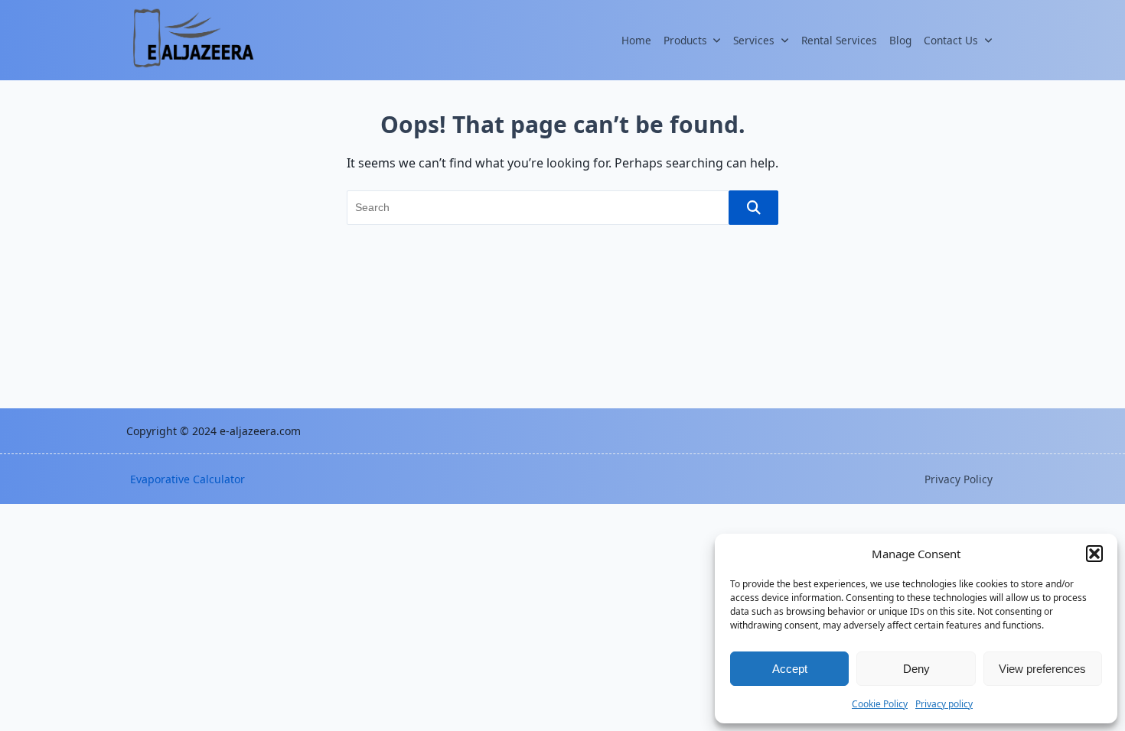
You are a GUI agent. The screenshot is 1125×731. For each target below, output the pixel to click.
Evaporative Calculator (187, 479)
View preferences (1042, 668)
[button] (1094, 553)
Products (685, 40)
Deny (916, 668)
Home (636, 40)
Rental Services (839, 40)
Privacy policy (944, 703)
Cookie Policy (880, 703)
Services (753, 40)
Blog (900, 40)
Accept (789, 668)
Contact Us (951, 40)
